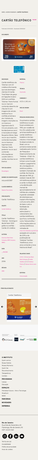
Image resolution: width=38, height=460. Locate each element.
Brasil (21, 111)
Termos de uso (6, 441)
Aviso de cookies (7, 449)
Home (3, 12)
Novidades (6, 402)
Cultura (4, 382)
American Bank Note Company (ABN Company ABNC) (8, 240)
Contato (4, 376)
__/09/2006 (5, 252)
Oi (26, 261)
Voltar (34, 19)
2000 (3, 271)
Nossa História (6, 363)
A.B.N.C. (22, 257)
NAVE (4, 395)
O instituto (7, 357)
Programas (7, 379)
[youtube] (22, 436)
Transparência (6, 373)
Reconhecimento (7, 370)
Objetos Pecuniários (7, 190)
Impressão (23, 92)
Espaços (5, 388)
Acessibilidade (6, 444)
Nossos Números (7, 365)
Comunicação (23, 276)
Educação (5, 384)
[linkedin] (16, 436)
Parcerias (6, 399)
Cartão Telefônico (6, 209)
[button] (2, 306)
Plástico (22, 82)
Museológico (5, 171)
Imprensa (6, 406)
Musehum (5, 393)
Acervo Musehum (11, 12)
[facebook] (10, 436)
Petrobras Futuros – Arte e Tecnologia (14, 390)
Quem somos (6, 360)
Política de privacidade (9, 447)
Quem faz (5, 368)
